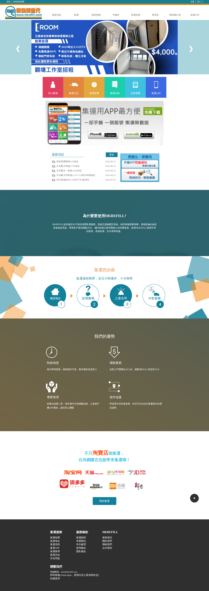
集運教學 (55, 551)
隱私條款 (81, 551)
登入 (199, 2)
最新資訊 (107, 537)
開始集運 (104, 501)
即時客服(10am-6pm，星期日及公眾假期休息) (74, 575)
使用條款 (81, 548)
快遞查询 (55, 578)
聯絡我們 (107, 544)
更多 (111, 154)
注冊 (192, 2)
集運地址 (55, 541)
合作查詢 (107, 548)
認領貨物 (96, 15)
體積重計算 (175, 15)
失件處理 (81, 544)
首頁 (8, 2)
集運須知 (55, 554)
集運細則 (81, 537)
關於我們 (107, 541)
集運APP (195, 15)
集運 (76, 15)
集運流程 (55, 544)
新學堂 (155, 15)
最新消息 (56, 15)
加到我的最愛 (18, 2)
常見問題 (55, 558)
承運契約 (81, 541)
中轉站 (115, 15)
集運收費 (135, 15)
